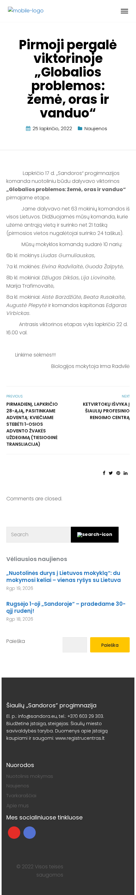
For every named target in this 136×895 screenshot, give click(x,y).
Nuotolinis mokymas (29, 776)
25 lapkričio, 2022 (52, 128)
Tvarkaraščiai (21, 795)
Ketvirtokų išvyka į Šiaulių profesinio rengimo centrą (106, 411)
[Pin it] (118, 473)
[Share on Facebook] (104, 473)
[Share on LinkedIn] (125, 473)
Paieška (15, 641)
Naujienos (95, 128)
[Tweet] (111, 473)
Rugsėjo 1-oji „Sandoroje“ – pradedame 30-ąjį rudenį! (66, 607)
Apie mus (17, 805)
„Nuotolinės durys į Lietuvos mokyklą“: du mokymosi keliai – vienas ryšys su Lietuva (63, 576)
